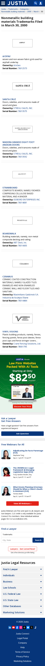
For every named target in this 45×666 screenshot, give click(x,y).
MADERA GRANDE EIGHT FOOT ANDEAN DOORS (18, 143)
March (36, 12)
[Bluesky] (28, 627)
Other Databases (12, 606)
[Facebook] (17, 627)
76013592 (22, 156)
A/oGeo (17, 65)
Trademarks (13, 9)
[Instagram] (20, 627)
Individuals (8, 575)
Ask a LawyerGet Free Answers (11, 420)
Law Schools (9, 587)
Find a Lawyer (8, 528)
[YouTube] (13, 627)
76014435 (22, 245)
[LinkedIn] (9, 627)
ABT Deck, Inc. (20, 242)
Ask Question (22, 433)
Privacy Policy (22, 656)
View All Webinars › (23, 503)
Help (22, 647)
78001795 (22, 346)
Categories (24, 9)
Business (7, 581)
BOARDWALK (9, 233)
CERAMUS (7, 276)
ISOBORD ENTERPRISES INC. (27, 199)
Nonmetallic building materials (13, 12)
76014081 (22, 202)
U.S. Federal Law (11, 593)
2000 (29, 12)
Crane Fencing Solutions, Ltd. (27, 343)
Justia (3, 9)
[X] (31, 627)
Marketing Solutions (14, 612)
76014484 (22, 300)
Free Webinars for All (12, 444)
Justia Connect (22, 634)
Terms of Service (22, 652)
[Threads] (24, 627)
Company (22, 643)
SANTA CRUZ (9, 99)
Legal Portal (22, 638)
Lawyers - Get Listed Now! (22, 549)
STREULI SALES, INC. (23, 108)
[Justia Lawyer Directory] (35, 627)
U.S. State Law (10, 600)
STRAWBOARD (9, 187)
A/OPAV (6, 56)
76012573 (22, 68)
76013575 (22, 111)
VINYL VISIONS (10, 331)
